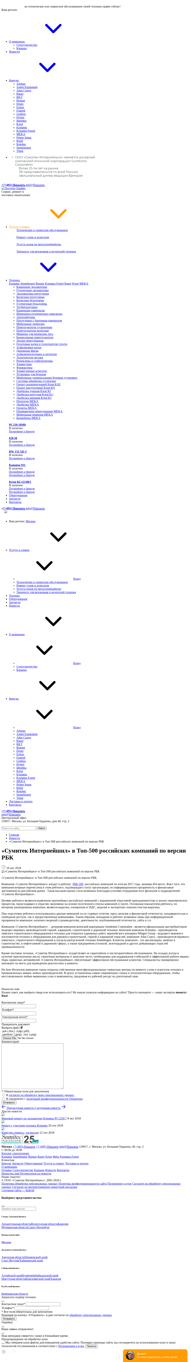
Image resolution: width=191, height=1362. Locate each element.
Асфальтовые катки (28, 347)
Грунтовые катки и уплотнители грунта (41, 344)
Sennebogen (23, 147)
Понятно (91, 1346)
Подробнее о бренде (22, 431)
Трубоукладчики (26, 307)
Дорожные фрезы (27, 350)
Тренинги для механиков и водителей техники (46, 251)
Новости (14, 51)
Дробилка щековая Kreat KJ (33, 397)
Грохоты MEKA (26, 407)
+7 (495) (24, 1146)
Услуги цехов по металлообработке (38, 244)
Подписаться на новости (35, 1173)
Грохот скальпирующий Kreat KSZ (38, 384)
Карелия (63, 1224)
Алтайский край (11, 1275)
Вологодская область (44, 1224)
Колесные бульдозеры (30, 300)
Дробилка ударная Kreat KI (33, 391)
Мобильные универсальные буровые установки (46, 377)
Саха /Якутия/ (10, 1260)
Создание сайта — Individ (17, 1190)
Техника (14, 280)
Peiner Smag (23, 137)
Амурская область (12, 1257)
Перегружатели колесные (32, 330)
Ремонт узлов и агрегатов (32, 237)
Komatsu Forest (25, 130)
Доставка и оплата (20, 801)
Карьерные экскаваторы (31, 286)
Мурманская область (14, 1227)
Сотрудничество (26, 44)
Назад (77, 578)
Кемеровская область (14, 1293)
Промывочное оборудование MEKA (39, 411)
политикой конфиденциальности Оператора (54, 1098)
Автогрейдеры (25, 317)
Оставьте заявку (12, 6)
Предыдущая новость (20, 1108)
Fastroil (20, 110)
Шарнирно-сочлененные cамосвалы (39, 313)
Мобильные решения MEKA (34, 414)
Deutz (20, 104)
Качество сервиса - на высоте (20, 1132)
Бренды (14, 80)
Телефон (7, 1009)
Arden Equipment (26, 87)
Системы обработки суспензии (36, 381)
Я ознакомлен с (44, 1098)
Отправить (9, 1102)
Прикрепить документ (15, 1024)
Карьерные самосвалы (30, 310)
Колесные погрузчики (30, 297)
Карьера (21, 48)
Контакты (15, 502)
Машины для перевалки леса (34, 334)
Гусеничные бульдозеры (31, 303)
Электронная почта (14, 1017)
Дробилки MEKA (27, 404)
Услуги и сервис (19, 226)
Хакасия (55, 1278)
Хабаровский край (31, 1260)
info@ (35, 185)
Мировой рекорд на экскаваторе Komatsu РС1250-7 (34, 1118)
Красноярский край (37, 1278)
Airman (20, 83)
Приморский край (36, 1257)
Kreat (19, 124)
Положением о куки (71, 1346)
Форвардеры (24, 367)
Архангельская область (16, 1224)
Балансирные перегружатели (34, 337)
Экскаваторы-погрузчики (32, 293)
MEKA (20, 134)
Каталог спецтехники (15, 1153)
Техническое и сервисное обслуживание (42, 230)
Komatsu (21, 127)
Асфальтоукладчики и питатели (36, 354)
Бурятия (27, 1275)
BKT (19, 97)
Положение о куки (119, 1183)
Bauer (20, 93)
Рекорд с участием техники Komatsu (24, 1125)
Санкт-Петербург (39, 1227)
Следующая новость (48, 1108)
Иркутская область (13, 1278)
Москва (30, 521)
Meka (56, 1156)
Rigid (19, 140)
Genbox (21, 114)
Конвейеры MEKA (28, 418)
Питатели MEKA (27, 401)
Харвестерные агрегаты (31, 371)
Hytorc (20, 117)
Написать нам (10, 1173)
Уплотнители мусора (29, 357)
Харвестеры (24, 364)
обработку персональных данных (90, 1315)
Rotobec (21, 144)
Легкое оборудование (30, 340)
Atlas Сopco (23, 90)
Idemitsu (21, 120)
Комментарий (10, 1041)
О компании (17, 41)
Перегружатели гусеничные (34, 327)
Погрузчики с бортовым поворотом (39, 320)
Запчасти (15, 498)
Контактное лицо (13, 1002)
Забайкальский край (45, 1275)
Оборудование (18, 495)
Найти (41, 828)
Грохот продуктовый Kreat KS (35, 387)
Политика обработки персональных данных (29, 1183)
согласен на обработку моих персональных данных (41, 1095)
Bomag (20, 100)
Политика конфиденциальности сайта (82, 1183)
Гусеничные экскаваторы (32, 290)
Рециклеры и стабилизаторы (34, 360)
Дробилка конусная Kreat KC (35, 394)
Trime (19, 151)
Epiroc (20, 107)
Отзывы (6, 1170)
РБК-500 (78, 884)
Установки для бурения (31, 374)
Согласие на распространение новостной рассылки (44, 1187)
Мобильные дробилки (30, 323)
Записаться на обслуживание (64, 185)
